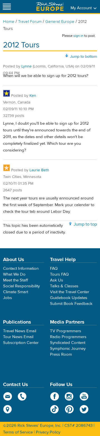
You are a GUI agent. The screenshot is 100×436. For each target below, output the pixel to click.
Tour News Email (18, 336)
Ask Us (56, 280)
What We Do (14, 274)
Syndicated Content (67, 342)
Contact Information (21, 268)
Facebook (54, 396)
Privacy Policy (48, 432)
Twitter (84, 409)
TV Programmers (65, 331)
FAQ (54, 268)
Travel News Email (19, 331)
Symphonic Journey (68, 348)
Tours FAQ (59, 274)
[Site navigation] (7, 6)
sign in (78, 35)
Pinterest (69, 409)
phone (22, 396)
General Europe (59, 21)
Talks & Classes (64, 286)
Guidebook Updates (68, 297)
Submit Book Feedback (71, 303)
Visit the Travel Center (69, 292)
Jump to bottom (83, 56)
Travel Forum (30, 21)
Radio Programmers (68, 336)
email (7, 396)
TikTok (54, 409)
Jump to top (85, 224)
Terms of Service (18, 432)
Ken (32, 95)
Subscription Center (21, 342)
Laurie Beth (39, 170)
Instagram (69, 396)
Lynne (26, 66)
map (7, 409)
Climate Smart (15, 292)
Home (8, 21)
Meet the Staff (15, 280)
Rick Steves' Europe (50, 6)
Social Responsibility (21, 286)
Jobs (7, 297)
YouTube (84, 396)
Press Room (61, 354)
